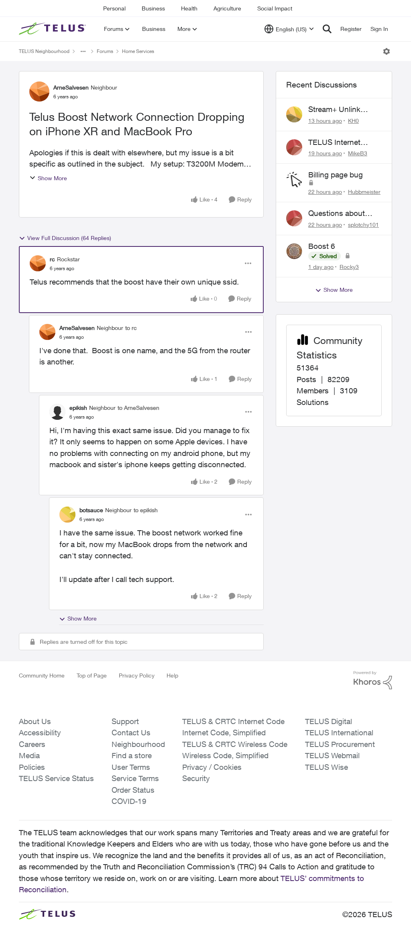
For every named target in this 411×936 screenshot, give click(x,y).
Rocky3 (349, 266)
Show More (52, 178)
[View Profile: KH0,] (294, 114)
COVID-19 (129, 801)
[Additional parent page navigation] (83, 51)
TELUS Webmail (332, 755)
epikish (78, 407)
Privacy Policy (137, 675)
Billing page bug (335, 174)
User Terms (131, 767)
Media (29, 755)
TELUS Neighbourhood (44, 51)
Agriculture (227, 8)
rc (52, 259)
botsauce (91, 510)
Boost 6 (321, 246)
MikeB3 (357, 153)
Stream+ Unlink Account (334, 109)
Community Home (42, 675)
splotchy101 (363, 224)
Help (172, 675)
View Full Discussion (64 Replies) (69, 237)
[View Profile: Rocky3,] (294, 251)
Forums (105, 51)
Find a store (132, 755)
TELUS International (339, 732)
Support (125, 721)
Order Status (133, 789)
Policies (32, 767)
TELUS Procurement (340, 744)
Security (196, 778)
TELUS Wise (326, 767)
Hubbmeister (364, 191)
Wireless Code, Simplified (225, 755)
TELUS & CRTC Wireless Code (234, 744)
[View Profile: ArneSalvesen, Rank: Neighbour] (39, 91)
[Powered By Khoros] (373, 680)
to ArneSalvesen (138, 407)
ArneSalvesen (71, 87)
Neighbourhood (138, 744)
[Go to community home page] (53, 28)
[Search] (327, 29)
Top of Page (92, 675)
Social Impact (274, 8)
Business (153, 8)
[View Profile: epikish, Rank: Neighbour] (57, 412)
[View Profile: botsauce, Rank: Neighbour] (67, 515)
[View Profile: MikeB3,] (294, 147)
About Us (35, 721)
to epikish (146, 510)
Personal (114, 8)
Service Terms (135, 778)
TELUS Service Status (56, 778)
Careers (32, 744)
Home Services (138, 51)
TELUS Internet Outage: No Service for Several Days (341, 142)
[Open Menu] (386, 51)
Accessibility (40, 732)
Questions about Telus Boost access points (341, 213)
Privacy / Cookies (212, 767)
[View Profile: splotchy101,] (294, 218)
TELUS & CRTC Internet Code (233, 721)
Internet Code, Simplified (224, 732)
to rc (131, 327)
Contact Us (131, 732)
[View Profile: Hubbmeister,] (294, 180)
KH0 (353, 120)
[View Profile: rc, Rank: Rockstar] (38, 263)
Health (189, 8)
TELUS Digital (328, 721)
